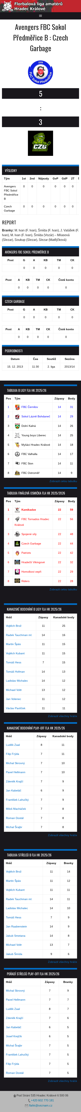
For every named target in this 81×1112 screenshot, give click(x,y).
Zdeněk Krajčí (14, 781)
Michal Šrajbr (14, 827)
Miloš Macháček (16, 808)
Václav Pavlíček (15, 708)
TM (59, 260)
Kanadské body (63, 617)
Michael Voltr (14, 689)
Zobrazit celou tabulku (63, 481)
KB (46, 260)
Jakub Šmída (14, 954)
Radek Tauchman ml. (19, 635)
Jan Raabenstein (16, 926)
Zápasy (59, 398)
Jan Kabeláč (13, 790)
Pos (8, 398)
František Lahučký (17, 799)
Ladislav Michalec (17, 680)
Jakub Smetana (15, 935)
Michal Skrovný (15, 763)
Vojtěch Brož (13, 625)
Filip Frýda (12, 753)
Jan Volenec (13, 699)
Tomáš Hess (13, 662)
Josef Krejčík (14, 1036)
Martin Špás (13, 644)
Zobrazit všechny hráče (62, 716)
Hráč (9, 617)
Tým (17, 398)
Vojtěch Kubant (15, 653)
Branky (68, 863)
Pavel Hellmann (15, 772)
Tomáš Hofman (15, 671)
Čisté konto (66, 279)
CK (72, 260)
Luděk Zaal (13, 744)
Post (10, 260)
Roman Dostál (15, 818)
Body (71, 398)
